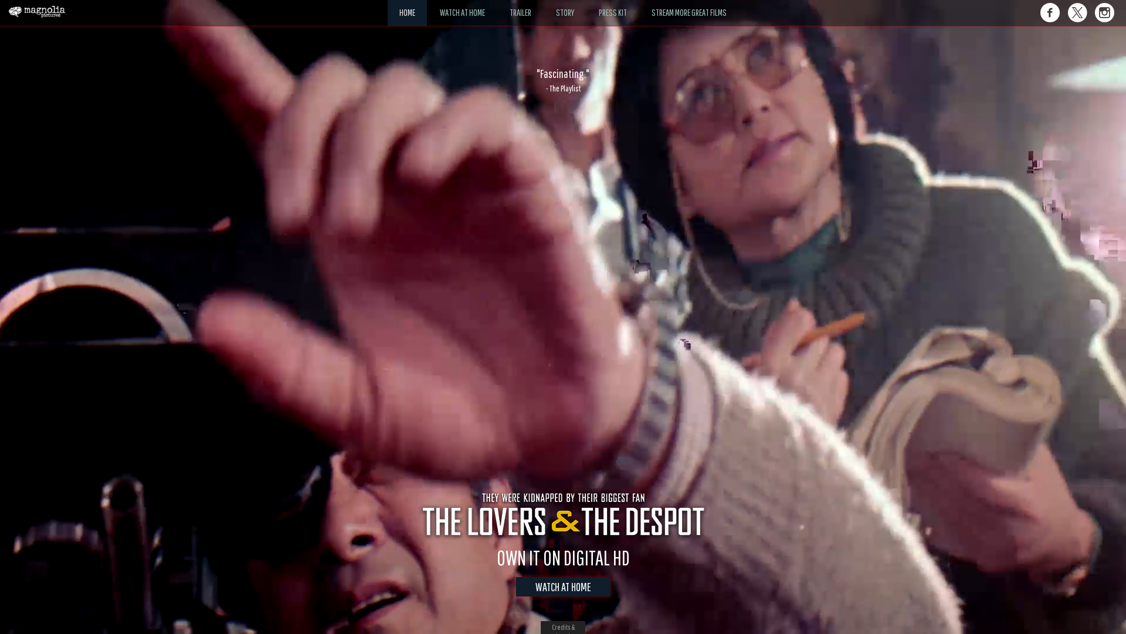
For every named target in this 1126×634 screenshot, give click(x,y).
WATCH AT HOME (563, 587)
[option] (563, 80)
